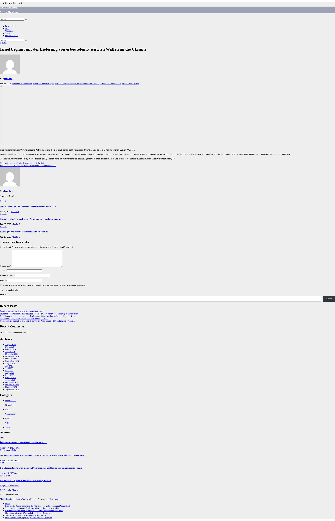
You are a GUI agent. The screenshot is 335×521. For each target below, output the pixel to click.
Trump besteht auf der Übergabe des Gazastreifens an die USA (28, 206)
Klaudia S (8, 78)
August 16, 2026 (7, 473)
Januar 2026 (10, 352)
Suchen (3, 295)
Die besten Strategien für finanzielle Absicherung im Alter (24, 318)
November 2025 (12, 356)
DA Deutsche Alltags (9, 8)
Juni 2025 (9, 368)
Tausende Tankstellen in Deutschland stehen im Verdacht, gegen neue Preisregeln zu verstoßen (39, 314)
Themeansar (54, 499)
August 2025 (10, 363)
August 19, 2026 (7, 448)
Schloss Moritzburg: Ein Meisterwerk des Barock (25, 515)
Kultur (8, 418)
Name (3, 271)
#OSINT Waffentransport (65, 84)
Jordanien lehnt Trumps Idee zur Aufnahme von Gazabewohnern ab (28, 165)
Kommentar (5, 266)
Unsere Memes (11, 35)
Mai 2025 (9, 370)
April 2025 (9, 373)
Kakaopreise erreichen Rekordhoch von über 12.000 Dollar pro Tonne (34, 510)
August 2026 (10, 344)
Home (7, 503)
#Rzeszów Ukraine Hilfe (110, 84)
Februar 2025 (10, 377)
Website (3, 280)
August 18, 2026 (7, 460)
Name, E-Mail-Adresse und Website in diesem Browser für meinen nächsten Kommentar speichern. (44, 285)
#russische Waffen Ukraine (88, 84)
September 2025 (12, 361)
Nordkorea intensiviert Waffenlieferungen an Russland (27, 513)
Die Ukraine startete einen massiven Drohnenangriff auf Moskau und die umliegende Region (38, 316)
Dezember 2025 (11, 354)
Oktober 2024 (11, 387)
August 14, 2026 (7, 486)
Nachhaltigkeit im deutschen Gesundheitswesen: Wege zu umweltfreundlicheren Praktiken (37, 321)
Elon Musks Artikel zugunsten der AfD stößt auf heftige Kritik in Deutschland (37, 506)
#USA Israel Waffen (130, 84)
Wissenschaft (10, 414)
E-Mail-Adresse (7, 275)
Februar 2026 (10, 349)
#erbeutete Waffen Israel (22, 84)
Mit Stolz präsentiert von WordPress (15, 499)
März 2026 (9, 347)
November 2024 (12, 385)
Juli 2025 (9, 366)
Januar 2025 (10, 380)
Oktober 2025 (11, 359)
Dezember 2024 (11, 382)
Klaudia (3, 43)
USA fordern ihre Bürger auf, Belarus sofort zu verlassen (28, 518)
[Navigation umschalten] (1, 17)
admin (16, 448)
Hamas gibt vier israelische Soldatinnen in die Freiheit (22, 163)
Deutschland (10, 26)
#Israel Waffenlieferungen (43, 84)
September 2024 (12, 389)
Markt (7, 409)
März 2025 (9, 375)
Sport (7, 33)
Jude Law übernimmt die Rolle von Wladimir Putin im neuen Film (32, 508)
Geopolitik (9, 31)
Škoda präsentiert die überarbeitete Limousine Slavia (21, 311)
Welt (7, 28)
